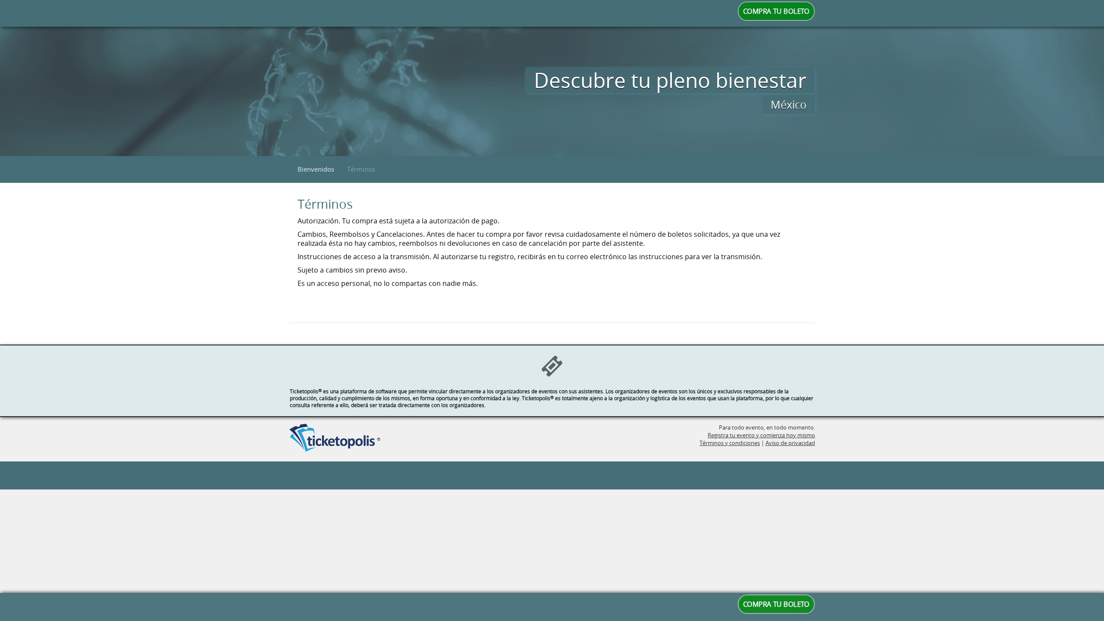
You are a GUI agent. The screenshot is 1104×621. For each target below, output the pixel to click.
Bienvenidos (316, 169)
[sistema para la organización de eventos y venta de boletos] (332, 438)
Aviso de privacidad (790, 443)
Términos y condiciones (729, 443)
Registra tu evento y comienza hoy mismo (761, 435)
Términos (361, 169)
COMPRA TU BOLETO (776, 11)
